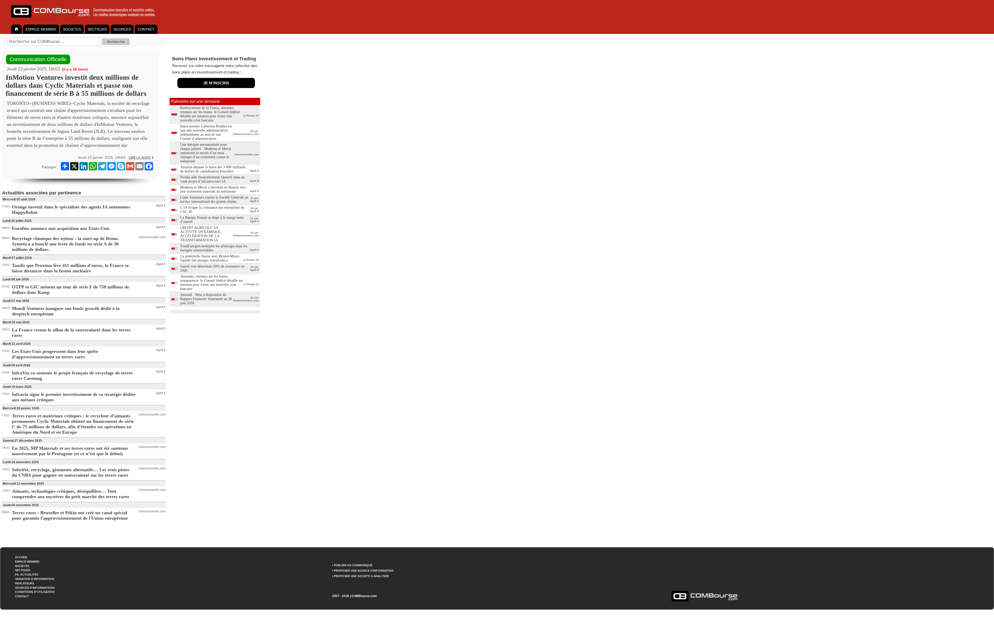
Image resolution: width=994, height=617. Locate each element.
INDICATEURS (24, 583)
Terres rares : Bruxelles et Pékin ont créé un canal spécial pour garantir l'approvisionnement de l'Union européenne (70, 515)
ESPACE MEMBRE (41, 29)
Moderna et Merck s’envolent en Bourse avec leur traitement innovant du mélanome (213, 189)
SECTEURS (97, 29)
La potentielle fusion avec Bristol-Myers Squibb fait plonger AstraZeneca (209, 258)
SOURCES (122, 29)
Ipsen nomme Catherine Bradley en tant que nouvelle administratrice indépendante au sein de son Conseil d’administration (206, 132)
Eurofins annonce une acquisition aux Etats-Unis (60, 228)
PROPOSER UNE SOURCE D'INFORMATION (363, 570)
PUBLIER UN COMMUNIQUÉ (353, 565)
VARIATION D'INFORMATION (34, 578)
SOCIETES (72, 29)
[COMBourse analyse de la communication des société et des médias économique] (86, 19)
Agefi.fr (161, 205)
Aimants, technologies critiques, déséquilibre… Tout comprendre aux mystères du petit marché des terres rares (70, 494)
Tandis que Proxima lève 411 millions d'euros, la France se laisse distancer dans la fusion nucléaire (70, 268)
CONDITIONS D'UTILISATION (35, 591)
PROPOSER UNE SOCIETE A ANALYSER (361, 576)
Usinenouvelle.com (152, 237)
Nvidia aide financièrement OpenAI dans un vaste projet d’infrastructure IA (212, 179)
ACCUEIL (21, 557)
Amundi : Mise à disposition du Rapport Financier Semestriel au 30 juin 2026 (206, 299)
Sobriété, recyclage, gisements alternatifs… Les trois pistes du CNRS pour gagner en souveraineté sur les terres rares (70, 472)
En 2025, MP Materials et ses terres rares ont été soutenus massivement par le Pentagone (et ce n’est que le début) (70, 451)
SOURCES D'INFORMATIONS (35, 587)
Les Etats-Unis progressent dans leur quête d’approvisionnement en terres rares (55, 354)
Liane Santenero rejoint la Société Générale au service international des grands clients (214, 199)
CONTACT (146, 29)
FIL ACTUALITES (26, 574)
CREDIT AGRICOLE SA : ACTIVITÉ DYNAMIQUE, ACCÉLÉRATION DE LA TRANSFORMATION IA (201, 234)
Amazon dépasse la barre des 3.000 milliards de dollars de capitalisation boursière (212, 169)
